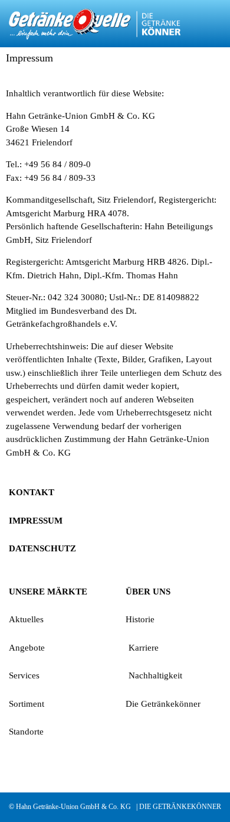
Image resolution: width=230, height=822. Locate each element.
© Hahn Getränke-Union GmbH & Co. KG (70, 806)
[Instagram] (20, 766)
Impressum (36, 520)
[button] (215, 23)
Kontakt (31, 492)
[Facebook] (48, 766)
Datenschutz (42, 548)
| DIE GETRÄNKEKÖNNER (178, 806)
